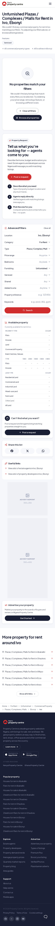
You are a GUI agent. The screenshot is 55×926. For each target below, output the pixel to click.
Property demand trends (14, 852)
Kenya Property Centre (12, 765)
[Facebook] (5, 918)
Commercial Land (12, 382)
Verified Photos (37, 862)
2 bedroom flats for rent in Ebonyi (18, 831)
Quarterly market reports (14, 862)
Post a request (21, 177)
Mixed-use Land (11, 391)
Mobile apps (8, 897)
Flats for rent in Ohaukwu (14, 804)
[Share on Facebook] (12, 451)
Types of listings (38, 848)
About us (7, 883)
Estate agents (9, 843)
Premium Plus (37, 852)
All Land (8, 405)
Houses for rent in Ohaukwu (15, 799)
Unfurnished (26, 706)
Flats (7, 335)
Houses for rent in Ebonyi (14, 817)
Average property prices (13, 857)
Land (7, 345)
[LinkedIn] (17, 918)
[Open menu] (50, 3)
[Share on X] (27, 451)
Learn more (10, 747)
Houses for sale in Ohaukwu (15, 808)
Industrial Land (11, 387)
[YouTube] (23, 918)
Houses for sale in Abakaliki (15, 790)
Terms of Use (22, 913)
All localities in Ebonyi (43, 48)
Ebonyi (33, 709)
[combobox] (33, 235)
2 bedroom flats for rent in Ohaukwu (19, 813)
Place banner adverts (40, 866)
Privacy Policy (9, 913)
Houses (8, 340)
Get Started (26, 618)
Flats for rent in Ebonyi (13, 822)
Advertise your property (41, 843)
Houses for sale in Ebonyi (14, 826)
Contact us (8, 892)
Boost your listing (38, 857)
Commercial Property (13, 349)
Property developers (12, 848)
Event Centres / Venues (14, 354)
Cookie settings (36, 913)
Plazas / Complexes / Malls (16, 709)
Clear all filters (29, 111)
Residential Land (11, 377)
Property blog (9, 866)
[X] (11, 918)
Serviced (7, 43)
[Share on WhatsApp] (43, 451)
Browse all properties (29, 118)
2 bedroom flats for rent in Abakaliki (18, 795)
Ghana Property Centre (34, 765)
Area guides (8, 871)
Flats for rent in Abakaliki (13, 785)
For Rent (14, 706)
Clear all (47, 228)
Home (4, 706)
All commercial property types (17, 48)
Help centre (8, 888)
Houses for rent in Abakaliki (15, 781)
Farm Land (9, 396)
